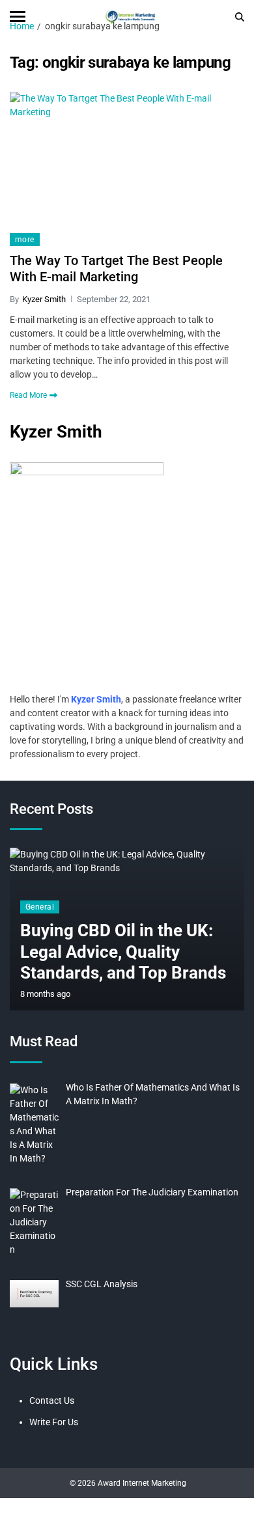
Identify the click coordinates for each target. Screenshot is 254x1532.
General (39, 907)
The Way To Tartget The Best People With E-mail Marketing (116, 269)
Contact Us (51, 1400)
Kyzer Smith (44, 299)
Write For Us (53, 1422)
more (25, 239)
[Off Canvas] (17, 16)
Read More (28, 395)
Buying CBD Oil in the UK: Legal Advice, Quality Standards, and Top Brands (123, 951)
